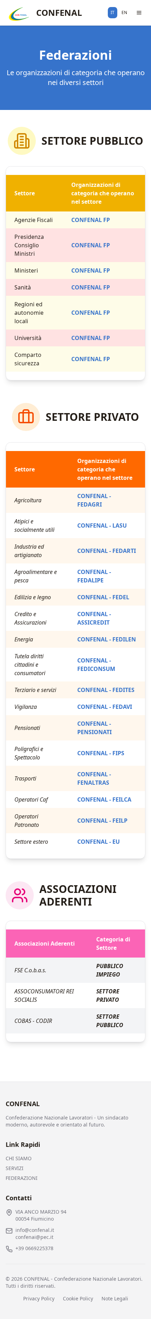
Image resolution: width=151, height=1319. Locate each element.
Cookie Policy (78, 1298)
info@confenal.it (34, 1230)
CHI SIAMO (19, 1158)
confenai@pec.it (34, 1237)
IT (112, 12)
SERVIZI (15, 1168)
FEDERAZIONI (22, 1178)
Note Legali (114, 1298)
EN (124, 12)
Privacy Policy (38, 1298)
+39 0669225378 (34, 1248)
